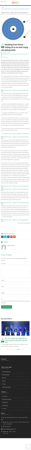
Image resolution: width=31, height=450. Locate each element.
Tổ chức (3, 384)
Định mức (4, 377)
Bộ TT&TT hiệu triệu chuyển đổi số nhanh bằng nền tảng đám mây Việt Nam (16, 340)
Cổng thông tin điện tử (6, 399)
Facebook (2, 237)
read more (16, 346)
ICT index (4, 408)
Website (3, 292)
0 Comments (5, 57)
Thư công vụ (4, 396)
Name (2, 280)
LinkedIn (8, 237)
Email (14, 237)
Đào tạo (3, 381)
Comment (3, 263)
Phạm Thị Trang (7, 52)
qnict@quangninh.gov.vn (11, 429)
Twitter (5, 237)
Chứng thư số (5, 402)
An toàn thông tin (5, 374)
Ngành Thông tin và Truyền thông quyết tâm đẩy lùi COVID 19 (15, 54)
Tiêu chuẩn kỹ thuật (6, 371)
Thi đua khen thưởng (6, 387)
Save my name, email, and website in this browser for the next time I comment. (15, 302)
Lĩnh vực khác (5, 405)
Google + (11, 237)
